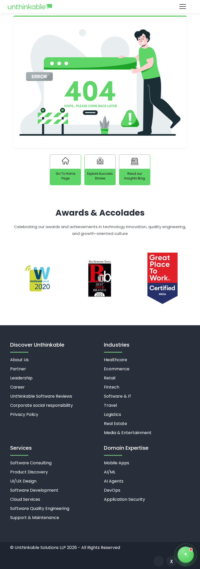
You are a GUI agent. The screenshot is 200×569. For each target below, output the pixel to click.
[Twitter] (171, 561)
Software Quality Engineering (39, 508)
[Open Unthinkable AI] (186, 555)
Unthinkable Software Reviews (41, 396)
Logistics (112, 414)
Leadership (21, 378)
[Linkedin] (158, 561)
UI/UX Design (23, 481)
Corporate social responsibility (41, 405)
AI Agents (113, 481)
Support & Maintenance (34, 518)
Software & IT (118, 396)
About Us (19, 360)
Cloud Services (25, 499)
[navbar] (86, 7)
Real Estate (115, 424)
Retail (109, 378)
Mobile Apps (116, 463)
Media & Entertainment (128, 433)
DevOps (112, 490)
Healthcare (115, 360)
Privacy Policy (24, 414)
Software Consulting (31, 463)
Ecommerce (116, 369)
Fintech (111, 387)
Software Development (34, 490)
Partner (18, 369)
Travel (110, 405)
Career (17, 387)
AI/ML (109, 472)
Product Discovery (29, 472)
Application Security (124, 499)
